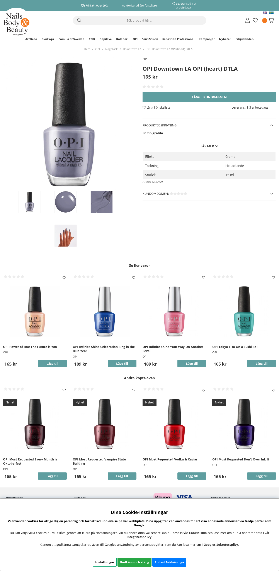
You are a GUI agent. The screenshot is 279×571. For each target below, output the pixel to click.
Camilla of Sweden (71, 39)
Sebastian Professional (178, 39)
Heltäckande (234, 165)
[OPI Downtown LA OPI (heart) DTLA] (34, 202)
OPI (135, 39)
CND (92, 39)
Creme (230, 156)
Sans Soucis (150, 39)
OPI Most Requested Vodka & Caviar (170, 459)
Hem (87, 49)
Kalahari (122, 39)
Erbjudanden (244, 39)
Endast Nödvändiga (169, 562)
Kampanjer (207, 39)
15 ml (229, 175)
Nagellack (111, 49)
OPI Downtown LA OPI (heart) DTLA (169, 49)
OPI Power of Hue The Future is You (30, 347)
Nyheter (225, 39)
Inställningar (104, 562)
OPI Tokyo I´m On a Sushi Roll (235, 347)
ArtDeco (31, 39)
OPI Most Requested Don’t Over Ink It (240, 459)
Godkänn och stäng (134, 562)
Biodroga (47, 39)
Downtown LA (132, 49)
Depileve (105, 39)
